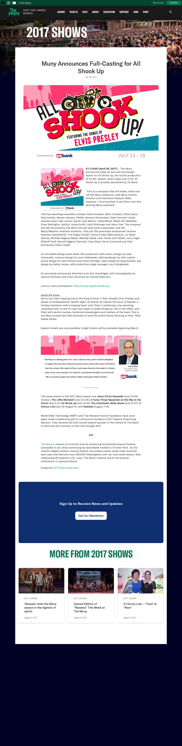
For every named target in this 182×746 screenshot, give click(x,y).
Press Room (68, 689)
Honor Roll (88, 689)
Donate (173, 2)
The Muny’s (48, 444)
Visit (85, 12)
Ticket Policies (47, 689)
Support (124, 12)
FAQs (105, 687)
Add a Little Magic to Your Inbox (149, 673)
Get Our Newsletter (91, 515)
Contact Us (8, 689)
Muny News (72, 467)
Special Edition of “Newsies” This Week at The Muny (89, 607)
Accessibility (29, 687)
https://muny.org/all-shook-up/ (91, 286)
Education (109, 12)
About (95, 12)
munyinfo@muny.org (135, 725)
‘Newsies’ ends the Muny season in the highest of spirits (40, 607)
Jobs (135, 12)
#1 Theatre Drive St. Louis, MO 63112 (134, 716)
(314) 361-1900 (132, 722)
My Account (158, 2)
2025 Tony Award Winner (34, 12)
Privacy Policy (173, 737)
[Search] (170, 12)
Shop (145, 12)
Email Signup (25, 3)
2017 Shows (59, 467)
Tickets (73, 12)
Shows (61, 12)
